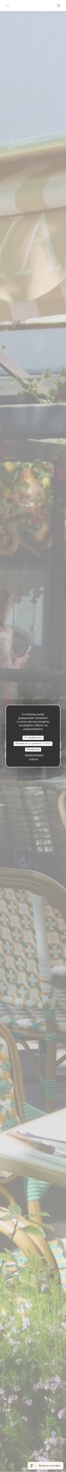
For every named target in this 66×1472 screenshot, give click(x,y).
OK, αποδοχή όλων (33, 737)
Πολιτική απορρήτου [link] (34, 755)
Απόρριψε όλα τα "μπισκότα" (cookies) (33, 743)
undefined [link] (33, 759)
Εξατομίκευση (33, 749)
